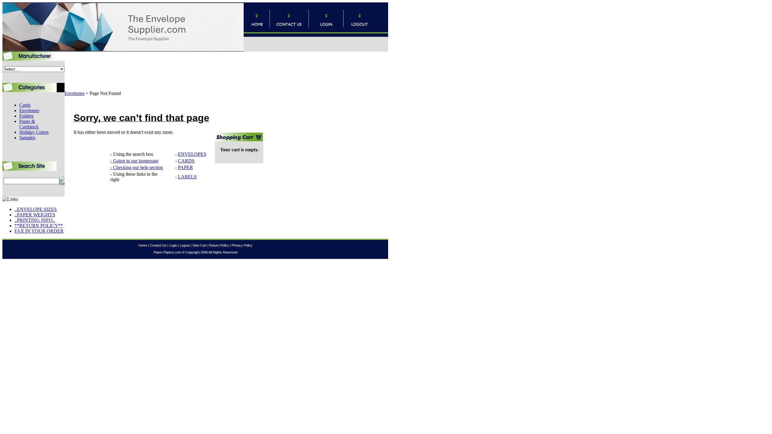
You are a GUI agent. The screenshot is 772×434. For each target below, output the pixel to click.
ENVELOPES (192, 154)
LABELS (187, 176)
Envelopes (29, 110)
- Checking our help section (136, 167)
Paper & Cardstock (29, 124)
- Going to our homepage (134, 160)
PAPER (185, 167)
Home (142, 245)
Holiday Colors (34, 132)
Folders (26, 115)
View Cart (199, 245)
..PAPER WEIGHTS (34, 214)
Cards (24, 105)
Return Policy (219, 245)
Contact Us (158, 245)
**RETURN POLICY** (38, 225)
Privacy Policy (242, 245)
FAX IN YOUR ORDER (39, 231)
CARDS (186, 160)
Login (173, 245)
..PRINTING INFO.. (34, 220)
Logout (185, 245)
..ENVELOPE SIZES (35, 209)
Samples (27, 137)
